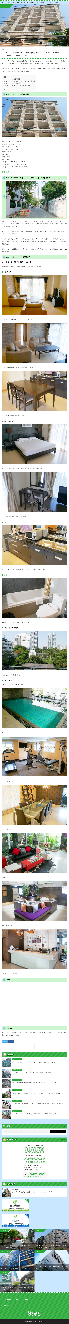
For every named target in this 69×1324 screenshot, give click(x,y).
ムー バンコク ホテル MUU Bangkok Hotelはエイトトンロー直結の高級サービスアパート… (36, 1062)
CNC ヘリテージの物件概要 (12, 79)
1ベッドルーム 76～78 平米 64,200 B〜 (19, 85)
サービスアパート (6, 5)
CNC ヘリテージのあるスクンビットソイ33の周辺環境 (19, 81)
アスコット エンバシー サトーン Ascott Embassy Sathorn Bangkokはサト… (32, 1072)
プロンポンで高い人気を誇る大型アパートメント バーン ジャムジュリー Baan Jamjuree (36, 1192)
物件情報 (6, 1305)
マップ (6, 87)
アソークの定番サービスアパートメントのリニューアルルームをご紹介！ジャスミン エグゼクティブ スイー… (39, 1104)
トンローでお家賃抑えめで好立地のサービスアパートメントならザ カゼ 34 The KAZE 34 (35, 1082)
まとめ (6, 89)
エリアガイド (5, 1230)
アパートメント (39, 1230)
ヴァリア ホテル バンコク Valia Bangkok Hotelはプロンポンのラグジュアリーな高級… (35, 1114)
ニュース (17, 1299)
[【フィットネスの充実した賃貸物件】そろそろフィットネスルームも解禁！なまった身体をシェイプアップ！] (18, 1046)
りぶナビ (33, 1321)
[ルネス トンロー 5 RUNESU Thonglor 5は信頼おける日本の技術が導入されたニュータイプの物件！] (50, 1046)
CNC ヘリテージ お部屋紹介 (12, 83)
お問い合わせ (7, 1299)
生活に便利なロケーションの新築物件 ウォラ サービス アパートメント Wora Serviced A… (36, 1093)
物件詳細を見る (6, 172)
